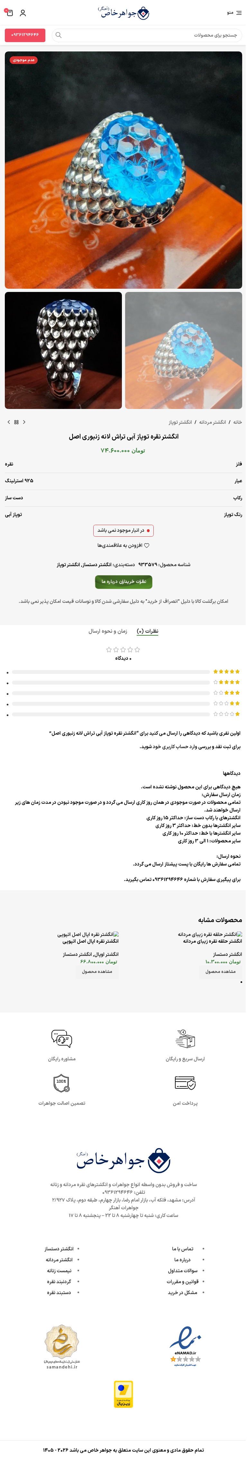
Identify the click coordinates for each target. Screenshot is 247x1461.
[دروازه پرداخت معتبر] (123, 1394)
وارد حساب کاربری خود (175, 747)
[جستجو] (58, 35)
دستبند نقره (59, 1293)
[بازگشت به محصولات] (16, 422)
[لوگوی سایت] (123, 12)
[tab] (147, 631)
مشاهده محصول (221, 972)
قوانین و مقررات (183, 1282)
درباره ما (182, 1260)
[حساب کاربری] (22, 12)
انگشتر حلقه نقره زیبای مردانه (212, 941)
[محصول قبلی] (24, 422)
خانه (237, 422)
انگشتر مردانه (212, 422)
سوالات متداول (182, 1271)
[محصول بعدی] (9, 422)
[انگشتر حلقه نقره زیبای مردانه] (210, 935)
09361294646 (25, 35)
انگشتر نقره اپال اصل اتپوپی (90, 941)
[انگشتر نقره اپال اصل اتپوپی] (88, 935)
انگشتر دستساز (97, 565)
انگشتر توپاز (180, 422)
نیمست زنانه (59, 1271)
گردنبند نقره (59, 1282)
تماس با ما (182, 1249)
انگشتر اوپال (106, 954)
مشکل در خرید (182, 1293)
